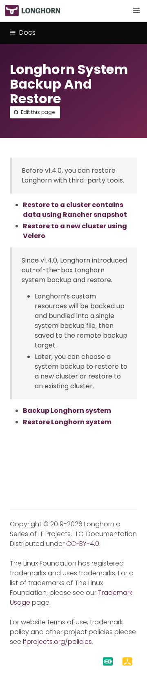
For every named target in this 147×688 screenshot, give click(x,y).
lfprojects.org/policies (57, 641)
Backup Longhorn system (67, 410)
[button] (136, 10)
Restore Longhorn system (67, 422)
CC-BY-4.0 (82, 543)
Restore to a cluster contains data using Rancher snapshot (75, 209)
